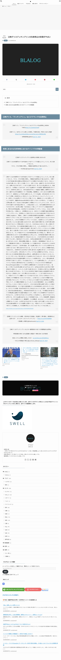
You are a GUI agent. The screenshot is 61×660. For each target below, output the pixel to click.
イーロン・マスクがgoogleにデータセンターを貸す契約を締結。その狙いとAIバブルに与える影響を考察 (30, 644)
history (8, 475)
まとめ (8, 488)
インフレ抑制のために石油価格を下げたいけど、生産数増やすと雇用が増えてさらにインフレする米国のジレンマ (11, 360)
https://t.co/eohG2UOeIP (32, 127)
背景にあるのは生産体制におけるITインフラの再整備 (20, 105)
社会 (7, 533)
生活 (7, 530)
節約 (7, 485)
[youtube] (36, 460)
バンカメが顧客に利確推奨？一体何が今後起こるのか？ (18, 634)
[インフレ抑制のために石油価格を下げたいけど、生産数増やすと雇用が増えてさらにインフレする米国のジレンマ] (11, 352)
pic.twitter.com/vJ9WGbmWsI (37, 134)
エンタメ (8, 491)
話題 (7, 550)
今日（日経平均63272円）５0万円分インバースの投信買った (20, 600)
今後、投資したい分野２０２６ (11, 605)
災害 (7, 523)
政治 (7, 517)
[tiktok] (30, 460)
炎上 (7, 526)
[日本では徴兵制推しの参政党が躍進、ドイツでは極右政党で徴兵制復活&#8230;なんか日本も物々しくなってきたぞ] (30, 354)
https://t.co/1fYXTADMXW (44, 318)
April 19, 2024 (40, 321)
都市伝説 (8, 539)
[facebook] (25, 460)
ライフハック (9, 504)
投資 (7, 514)
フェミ (7, 501)
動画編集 (8, 543)
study (7, 471)
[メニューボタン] (60, 1)
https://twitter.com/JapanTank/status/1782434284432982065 (19, 308)
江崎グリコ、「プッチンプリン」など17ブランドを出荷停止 (21, 102)
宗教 (7, 510)
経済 (7, 536)
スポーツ (8, 498)
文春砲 (7, 556)
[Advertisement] (30, 18)
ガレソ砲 (8, 553)
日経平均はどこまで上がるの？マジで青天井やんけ (16, 624)
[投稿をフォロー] (3, 584)
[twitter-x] (28, 460)
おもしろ (8, 494)
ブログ (5, 40)
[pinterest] (33, 460)
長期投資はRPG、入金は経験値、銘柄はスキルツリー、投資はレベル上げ (22, 614)
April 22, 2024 (37, 137)
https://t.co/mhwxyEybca (22, 134)
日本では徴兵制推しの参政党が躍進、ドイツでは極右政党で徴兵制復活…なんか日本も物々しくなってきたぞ (30, 350)
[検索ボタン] (1, 1)
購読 (5, 572)
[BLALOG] (30, 1)
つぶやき (8, 481)
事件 (7, 507)
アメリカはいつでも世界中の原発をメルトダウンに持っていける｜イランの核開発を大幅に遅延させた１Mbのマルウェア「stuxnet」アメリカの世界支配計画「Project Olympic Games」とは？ (50, 361)
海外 (7, 520)
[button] (6, 79)
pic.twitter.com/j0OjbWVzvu (41, 338)
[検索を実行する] (57, 89)
